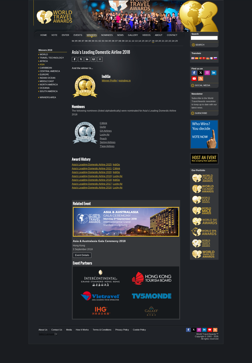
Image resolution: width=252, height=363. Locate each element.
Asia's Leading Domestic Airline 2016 (92, 187)
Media (69, 330)
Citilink (103, 123)
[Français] (211, 58)
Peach (103, 138)
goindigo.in (125, 80)
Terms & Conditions (102, 330)
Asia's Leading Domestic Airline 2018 (92, 180)
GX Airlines (106, 130)
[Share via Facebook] (74, 59)
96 (80, 41)
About (158, 35)
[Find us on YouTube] (194, 78)
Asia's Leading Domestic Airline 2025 (92, 164)
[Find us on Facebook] (194, 73)
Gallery (133, 35)
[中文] (204, 58)
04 (106, 41)
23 (170, 41)
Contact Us (56, 330)
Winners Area (48, 97)
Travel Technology (52, 58)
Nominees (107, 35)
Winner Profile (109, 80)
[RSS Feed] (200, 78)
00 (93, 41)
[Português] (200, 58)
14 (140, 41)
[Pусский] (215, 58)
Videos (146, 35)
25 (176, 41)
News (120, 35)
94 (73, 41)
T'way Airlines (107, 146)
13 (136, 41)
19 (156, 41)
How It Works (82, 330)
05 (110, 41)
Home (43, 35)
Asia (42, 64)
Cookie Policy (139, 330)
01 (96, 41)
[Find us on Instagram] (207, 73)
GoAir (103, 127)
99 (90, 41)
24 (173, 41)
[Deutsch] (207, 58)
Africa (44, 61)
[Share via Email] (93, 59)
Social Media (202, 85)
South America (48, 91)
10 (126, 41)
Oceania (44, 88)
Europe (44, 74)
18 (153, 41)
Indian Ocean (47, 78)
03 (103, 41)
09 (123, 41)
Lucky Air (104, 134)
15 (143, 41)
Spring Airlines (107, 142)
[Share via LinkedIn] (87, 59)
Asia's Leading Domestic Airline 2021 (92, 168)
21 (163, 41)
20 (160, 41)
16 (146, 41)
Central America (50, 71)
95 (76, 41)
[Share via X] (80, 59)
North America (49, 84)
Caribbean (46, 68)
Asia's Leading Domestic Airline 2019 (92, 176)
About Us (43, 330)
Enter (65, 35)
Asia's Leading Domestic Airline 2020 (92, 172)
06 (113, 41)
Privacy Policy (122, 330)
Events (78, 35)
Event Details (82, 255)
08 (120, 41)
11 (130, 41)
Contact (172, 35)
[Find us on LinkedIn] (213, 73)
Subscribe (201, 113)
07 (116, 41)
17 (150, 41)
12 (133, 41)
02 (100, 41)
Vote (54, 35)
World (44, 54)
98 (86, 41)
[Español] (196, 58)
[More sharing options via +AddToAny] (99, 59)
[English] (193, 58)
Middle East (47, 81)
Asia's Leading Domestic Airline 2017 (92, 183)
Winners (92, 35)
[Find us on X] (200, 73)
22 (166, 41)
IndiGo (116, 164)
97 (83, 41)
